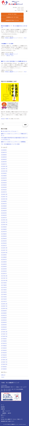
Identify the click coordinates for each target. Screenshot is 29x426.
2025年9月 (4, 173)
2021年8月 (4, 285)
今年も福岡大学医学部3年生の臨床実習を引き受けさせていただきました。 (14, 138)
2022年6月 (4, 262)
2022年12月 (4, 248)
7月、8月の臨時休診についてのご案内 (10, 144)
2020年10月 (4, 308)
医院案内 (3, 407)
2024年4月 (4, 210)
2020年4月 (4, 322)
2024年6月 (4, 206)
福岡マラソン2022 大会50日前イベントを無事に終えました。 (14, 61)
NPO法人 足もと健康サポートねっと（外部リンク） (12, 419)
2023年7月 (4, 231)
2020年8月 (4, 313)
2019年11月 (4, 334)
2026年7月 (4, 152)
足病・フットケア (6, 411)
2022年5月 (4, 264)
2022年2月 (4, 271)
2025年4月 (4, 185)
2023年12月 (4, 220)
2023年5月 (4, 236)
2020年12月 (4, 304)
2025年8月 (4, 175)
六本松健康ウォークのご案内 (7, 43)
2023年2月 (4, 243)
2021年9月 (4, 283)
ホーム (2, 405)
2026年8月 (4, 150)
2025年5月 (4, 182)
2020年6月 (4, 317)
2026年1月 (4, 164)
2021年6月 (4, 290)
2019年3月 (4, 352)
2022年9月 (4, 255)
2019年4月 (4, 350)
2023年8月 (4, 229)
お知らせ (8, 55)
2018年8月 (4, 369)
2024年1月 (4, 217)
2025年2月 (4, 189)
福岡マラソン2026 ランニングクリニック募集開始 (13, 142)
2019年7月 (4, 343)
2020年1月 (4, 329)
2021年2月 (4, 299)
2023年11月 (4, 222)
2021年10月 (4, 280)
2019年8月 (4, 341)
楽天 (7, 118)
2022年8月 (4, 257)
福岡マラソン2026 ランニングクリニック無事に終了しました (14, 134)
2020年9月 (4, 310)
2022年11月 (4, 250)
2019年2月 (4, 355)
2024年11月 (4, 196)
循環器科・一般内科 (6, 413)
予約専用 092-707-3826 (12, 17)
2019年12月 (4, 331)
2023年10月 (4, 224)
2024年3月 (4, 213)
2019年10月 (4, 336)
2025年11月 (4, 168)
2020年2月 (4, 327)
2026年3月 (4, 161)
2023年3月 (4, 241)
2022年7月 (4, 259)
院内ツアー (3, 415)
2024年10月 (4, 199)
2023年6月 (4, 234)
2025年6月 (4, 180)
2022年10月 (4, 252)
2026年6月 (4, 155)
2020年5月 (4, 320)
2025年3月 (4, 187)
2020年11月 (4, 306)
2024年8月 (4, 201)
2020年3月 (4, 324)
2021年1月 (4, 301)
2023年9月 (4, 227)
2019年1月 (4, 357)
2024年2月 (4, 215)
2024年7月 (4, 203)
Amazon (3, 118)
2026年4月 (4, 159)
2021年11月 (4, 278)
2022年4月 (4, 266)
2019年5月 (4, 348)
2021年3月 (4, 297)
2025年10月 (4, 171)
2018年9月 (4, 366)
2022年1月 (4, 273)
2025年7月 (4, 178)
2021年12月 (4, 276)
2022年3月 (4, 269)
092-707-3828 (12, 14)
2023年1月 (4, 245)
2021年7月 (4, 287)
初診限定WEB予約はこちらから (12, 20)
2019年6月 (4, 345)
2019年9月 (4, 338)
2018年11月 (4, 362)
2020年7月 (4, 315)
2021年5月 (4, 292)
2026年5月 (4, 157)
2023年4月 (4, 238)
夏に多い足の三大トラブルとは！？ (9, 131)
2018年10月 (4, 364)
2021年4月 (4, 294)
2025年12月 (4, 166)
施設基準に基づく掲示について (7, 421)
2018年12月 (4, 359)
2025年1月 (4, 192)
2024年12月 (4, 194)
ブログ (25, 38)
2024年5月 (4, 208)
